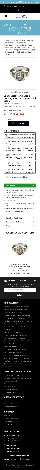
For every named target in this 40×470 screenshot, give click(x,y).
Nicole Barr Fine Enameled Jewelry (16, 335)
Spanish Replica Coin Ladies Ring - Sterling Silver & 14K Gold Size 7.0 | (19, 149)
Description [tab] (10, 185)
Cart (23, 10)
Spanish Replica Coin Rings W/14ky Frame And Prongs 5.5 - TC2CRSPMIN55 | (21, 136)
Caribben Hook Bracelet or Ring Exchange (18, 378)
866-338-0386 (12, 6)
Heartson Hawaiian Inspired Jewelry (16, 307)
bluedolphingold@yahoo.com (18, 455)
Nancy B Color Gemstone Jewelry (15, 355)
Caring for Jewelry (10, 392)
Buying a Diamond (10, 389)
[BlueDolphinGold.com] (23, 18)
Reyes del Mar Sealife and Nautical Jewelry (19, 341)
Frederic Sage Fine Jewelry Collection (17, 315)
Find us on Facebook (11, 407)
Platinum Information (11, 381)
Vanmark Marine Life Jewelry (14, 312)
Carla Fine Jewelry (10, 347)
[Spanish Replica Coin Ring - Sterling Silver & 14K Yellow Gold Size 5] (20, 87)
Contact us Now (20, 177)
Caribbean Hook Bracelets (13, 324)
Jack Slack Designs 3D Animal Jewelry (17, 358)
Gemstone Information (12, 384)
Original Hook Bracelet (12, 332)
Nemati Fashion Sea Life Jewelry (15, 318)
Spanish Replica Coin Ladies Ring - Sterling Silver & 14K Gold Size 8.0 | (19, 164)
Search (18, 10)
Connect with (10, 459)
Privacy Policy (9, 421)
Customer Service (10, 404)
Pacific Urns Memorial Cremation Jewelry (18, 361)
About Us (7, 416)
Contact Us (23, 6)
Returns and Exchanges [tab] (15, 222)
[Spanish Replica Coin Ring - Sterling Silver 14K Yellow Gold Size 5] (20, 249)
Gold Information (10, 387)
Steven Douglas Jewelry (12, 344)
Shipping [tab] (9, 226)
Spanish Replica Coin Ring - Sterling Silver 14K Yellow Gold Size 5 (20, 266)
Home (6, 401)
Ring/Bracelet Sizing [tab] (14, 218)
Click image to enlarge (21, 92)
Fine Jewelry (8, 367)
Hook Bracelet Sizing (11, 375)
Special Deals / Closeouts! (13, 364)
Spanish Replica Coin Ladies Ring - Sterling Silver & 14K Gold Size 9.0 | (19, 171)
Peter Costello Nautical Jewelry (15, 349)
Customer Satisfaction (11, 418)
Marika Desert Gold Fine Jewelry (15, 338)
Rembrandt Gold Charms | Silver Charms (18, 321)
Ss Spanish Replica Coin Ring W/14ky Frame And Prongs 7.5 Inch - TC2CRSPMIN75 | (20, 156)
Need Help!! (8, 177)
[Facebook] (25, 460)
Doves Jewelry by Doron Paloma (15, 309)
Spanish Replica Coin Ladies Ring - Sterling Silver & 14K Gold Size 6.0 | (19, 143)
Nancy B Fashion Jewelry (12, 352)
